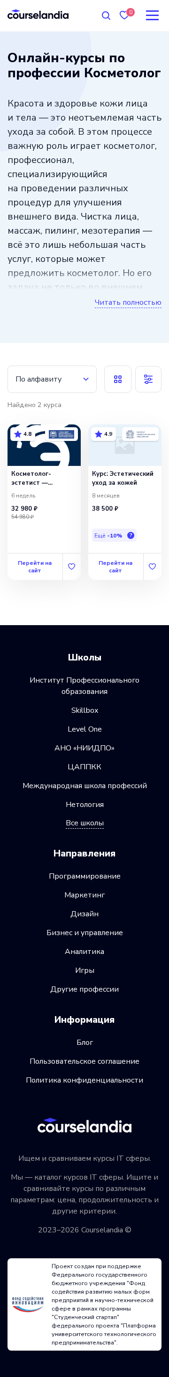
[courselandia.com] (38, 14)
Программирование (85, 876)
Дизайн (84, 914)
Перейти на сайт (35, 566)
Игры (84, 970)
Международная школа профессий (85, 786)
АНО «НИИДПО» (84, 748)
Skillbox (84, 710)
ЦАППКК (84, 767)
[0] (124, 15)
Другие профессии (84, 989)
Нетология (85, 804)
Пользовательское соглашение (84, 1061)
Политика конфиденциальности (84, 1080)
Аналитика (84, 951)
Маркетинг (84, 895)
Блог (85, 1042)
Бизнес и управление (84, 933)
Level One (85, 729)
